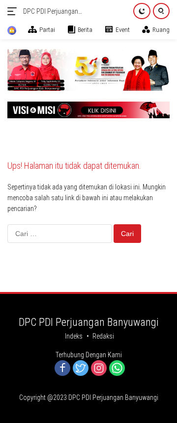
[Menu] (14, 11)
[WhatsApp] (117, 368)
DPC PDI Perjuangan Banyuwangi (50, 12)
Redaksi (103, 336)
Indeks (74, 336)
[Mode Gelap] (141, 11)
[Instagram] (99, 368)
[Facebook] (62, 368)
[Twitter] (80, 368)
